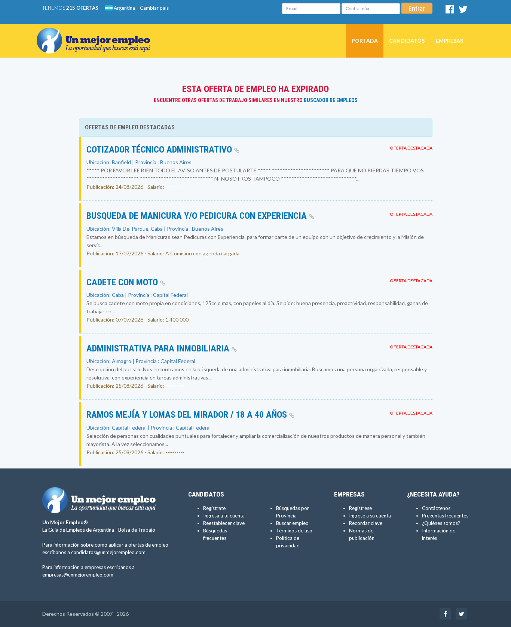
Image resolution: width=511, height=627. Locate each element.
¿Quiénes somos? (441, 523)
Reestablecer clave (224, 523)
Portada (365, 40)
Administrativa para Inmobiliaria (159, 348)
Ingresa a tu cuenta (224, 516)
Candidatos (407, 40)
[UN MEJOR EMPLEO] (96, 33)
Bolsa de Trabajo (136, 530)
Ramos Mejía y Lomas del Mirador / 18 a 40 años (187, 414)
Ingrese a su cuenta (370, 516)
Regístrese (360, 508)
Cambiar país (154, 8)
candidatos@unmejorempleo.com (108, 552)
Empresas (449, 40)
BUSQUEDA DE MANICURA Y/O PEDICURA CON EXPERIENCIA (197, 215)
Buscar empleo (292, 523)
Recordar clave (365, 523)
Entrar (417, 8)
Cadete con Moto (123, 282)
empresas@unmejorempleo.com (77, 575)
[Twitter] (463, 11)
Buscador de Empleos (331, 100)
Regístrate (214, 508)
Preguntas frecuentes (445, 516)
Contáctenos (436, 508)
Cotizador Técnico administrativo (160, 149)
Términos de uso (294, 531)
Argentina (124, 8)
